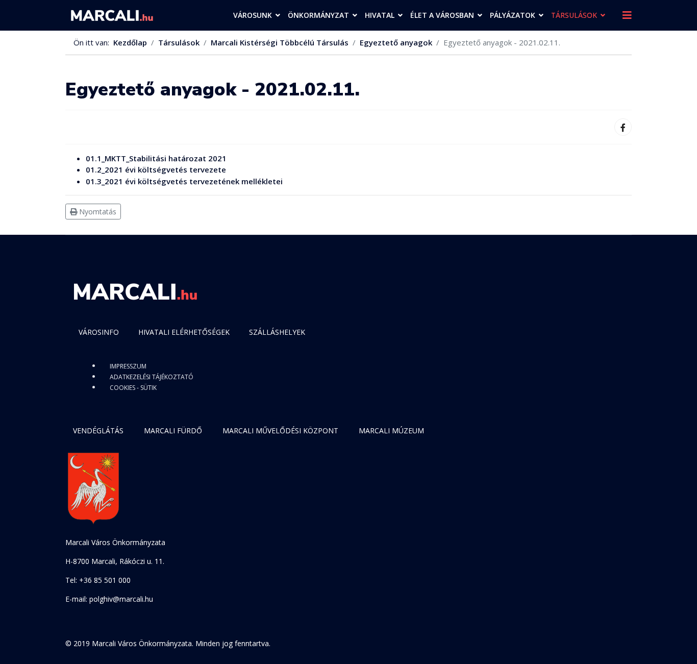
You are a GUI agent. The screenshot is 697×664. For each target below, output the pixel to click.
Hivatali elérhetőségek (184, 332)
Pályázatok (512, 15)
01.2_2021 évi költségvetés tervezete (156, 169)
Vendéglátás (98, 430)
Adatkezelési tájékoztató (151, 377)
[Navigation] (627, 15)
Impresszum (128, 366)
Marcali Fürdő (173, 430)
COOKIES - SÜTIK (133, 387)
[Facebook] (623, 127)
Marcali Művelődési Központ (280, 430)
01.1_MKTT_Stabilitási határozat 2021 (156, 158)
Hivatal (379, 15)
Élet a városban (442, 15)
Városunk (252, 15)
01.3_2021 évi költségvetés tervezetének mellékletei (184, 181)
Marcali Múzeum (391, 430)
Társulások (574, 15)
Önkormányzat (318, 15)
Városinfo (99, 332)
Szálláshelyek (277, 332)
